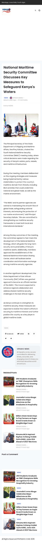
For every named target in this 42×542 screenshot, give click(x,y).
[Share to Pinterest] (34, 334)
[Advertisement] (21, 39)
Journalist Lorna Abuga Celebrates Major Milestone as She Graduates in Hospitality (26, 401)
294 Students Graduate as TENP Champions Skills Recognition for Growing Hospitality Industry (26, 382)
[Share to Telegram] (6, 338)
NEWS (6, 98)
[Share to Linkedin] (28, 334)
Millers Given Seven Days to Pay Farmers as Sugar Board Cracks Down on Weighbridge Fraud (26, 419)
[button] (35, 10)
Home (6, 106)
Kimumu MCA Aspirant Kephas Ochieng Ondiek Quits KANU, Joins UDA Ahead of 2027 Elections (26, 438)
